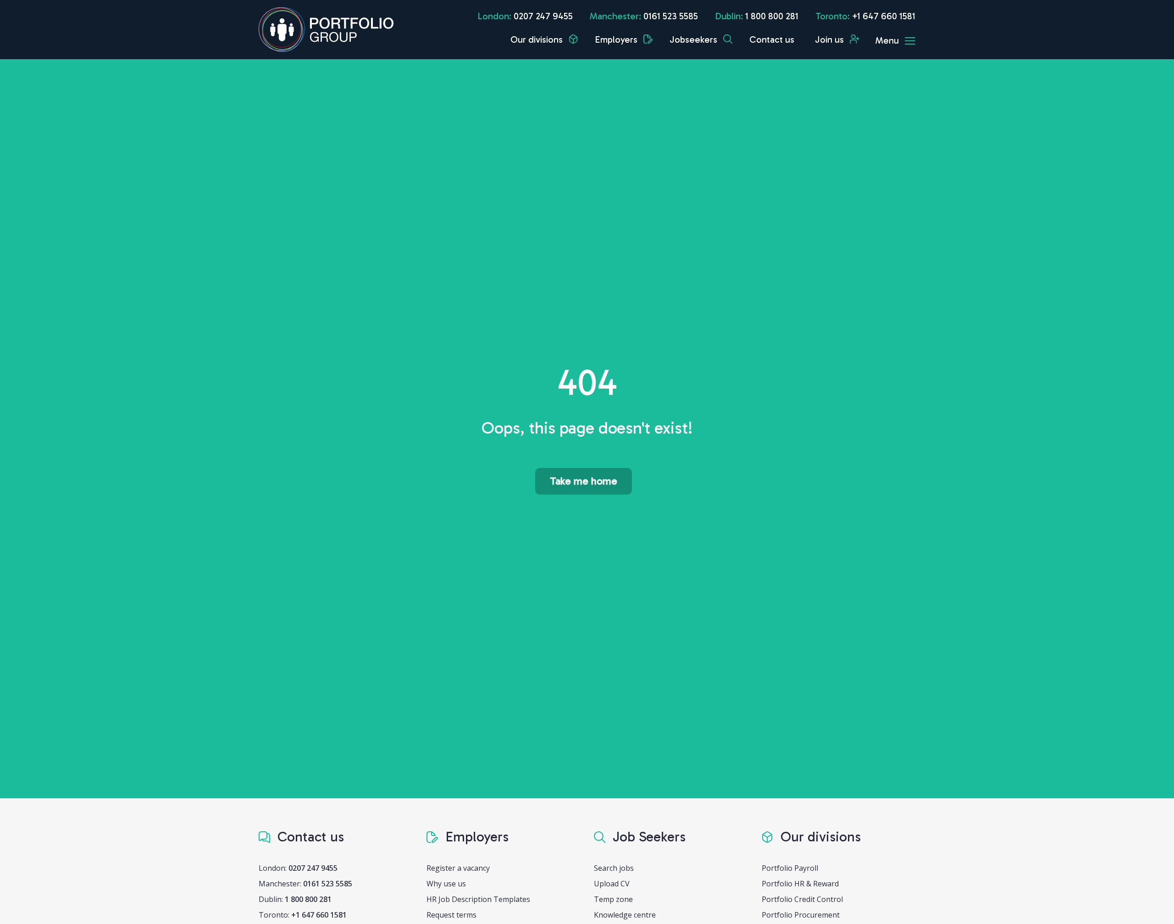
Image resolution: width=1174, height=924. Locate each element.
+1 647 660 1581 (883, 16)
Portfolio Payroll (790, 868)
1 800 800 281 (771, 16)
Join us (830, 39)
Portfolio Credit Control (802, 899)
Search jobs (614, 868)
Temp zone (613, 899)
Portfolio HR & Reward (800, 884)
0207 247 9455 (543, 16)
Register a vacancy (458, 868)
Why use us (446, 884)
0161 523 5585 (670, 16)
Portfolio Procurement (801, 915)
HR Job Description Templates (478, 899)
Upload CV (612, 884)
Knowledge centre (625, 915)
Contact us (771, 39)
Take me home (583, 481)
